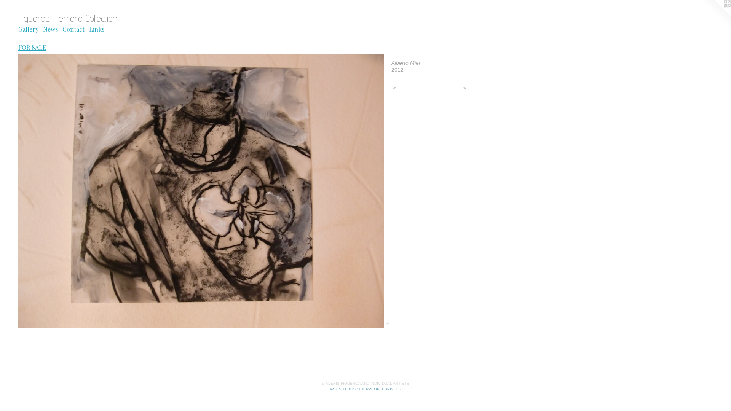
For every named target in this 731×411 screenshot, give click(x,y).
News (50, 29)
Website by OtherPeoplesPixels (365, 389)
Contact (73, 29)
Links (96, 29)
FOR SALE (32, 47)
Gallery (28, 29)
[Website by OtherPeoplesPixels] (716, 15)
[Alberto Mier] (201, 191)
